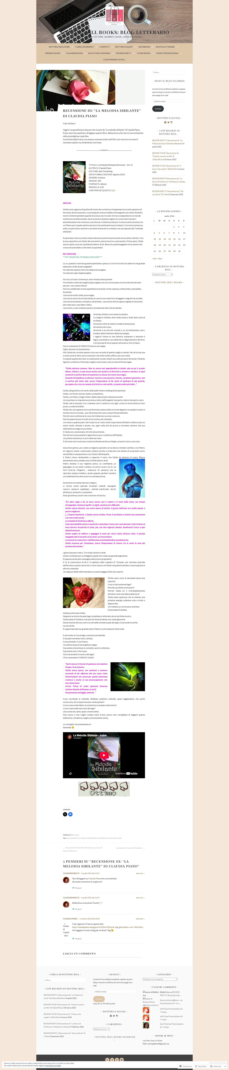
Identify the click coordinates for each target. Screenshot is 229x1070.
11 (155, 239)
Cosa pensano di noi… (114, 59)
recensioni (108, 838)
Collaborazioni (74, 53)
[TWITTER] (122, 1060)
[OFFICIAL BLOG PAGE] (117, 1060)
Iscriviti (158, 109)
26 (160, 251)
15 (174, 239)
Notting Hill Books (169, 282)
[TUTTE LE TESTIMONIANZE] (107, 1060)
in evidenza (82, 838)
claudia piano (73, 838)
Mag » (160, 258)
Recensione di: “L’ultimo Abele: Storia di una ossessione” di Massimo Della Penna (82, 849)
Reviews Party (123, 53)
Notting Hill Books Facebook (115, 1037)
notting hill (101, 838)
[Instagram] (171, 122)
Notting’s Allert (124, 47)
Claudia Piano (95, 878)
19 (160, 245)
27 (165, 251)
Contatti (104, 47)
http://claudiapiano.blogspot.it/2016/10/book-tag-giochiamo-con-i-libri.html (107, 927)
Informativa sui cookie (53, 1066)
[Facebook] (165, 122)
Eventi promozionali (167, 53)
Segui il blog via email (170, 81)
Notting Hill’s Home (59, 47)
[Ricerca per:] (168, 72)
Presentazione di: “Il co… (170, 1003)
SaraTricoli (164, 1024)
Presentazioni (52, 53)
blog (67, 838)
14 (169, 239)
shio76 (163, 1009)
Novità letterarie (165, 47)
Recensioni (144, 47)
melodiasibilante (92, 838)
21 (169, 245)
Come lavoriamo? (84, 47)
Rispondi (139, 873)
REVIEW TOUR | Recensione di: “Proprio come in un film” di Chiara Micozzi (165, 156)
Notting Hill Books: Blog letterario (114, 32)
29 (174, 251)
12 (160, 239)
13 (165, 239)
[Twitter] (168, 122)
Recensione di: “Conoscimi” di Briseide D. (129, 848)
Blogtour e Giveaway (99, 53)
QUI (113, 190)
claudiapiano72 (71, 873)
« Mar (154, 258)
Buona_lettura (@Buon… (170, 1000)
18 (155, 245)
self (114, 838)
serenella (119, 838)
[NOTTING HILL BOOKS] (112, 1060)
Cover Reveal (144, 53)
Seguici (114, 974)
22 (174, 245)
